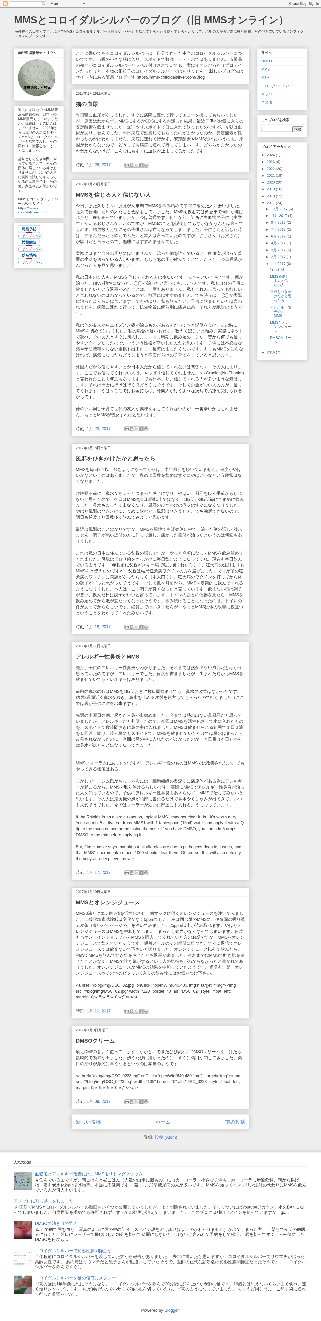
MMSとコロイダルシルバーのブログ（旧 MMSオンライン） (151, 19)
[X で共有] (136, 165)
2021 (271, 175)
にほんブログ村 (30, 236)
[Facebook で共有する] (141, 165)
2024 (271, 155)
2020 (271, 182)
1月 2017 (279, 264)
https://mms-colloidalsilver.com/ (33, 210)
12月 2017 (280, 209)
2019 (271, 189)
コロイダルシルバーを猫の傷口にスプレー (75, 1278)
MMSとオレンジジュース (108, 902)
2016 (271, 352)
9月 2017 (279, 222)
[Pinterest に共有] (145, 165)
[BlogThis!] (131, 165)
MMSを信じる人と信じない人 (113, 195)
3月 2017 (279, 250)
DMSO (266, 61)
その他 (266, 102)
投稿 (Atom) (166, 1137)
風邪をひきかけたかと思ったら (116, 458)
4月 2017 (279, 243)
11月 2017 (279, 216)
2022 (271, 169)
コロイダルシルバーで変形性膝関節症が (73, 1250)
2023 (271, 162)
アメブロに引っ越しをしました (43, 1201)
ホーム (163, 1122)
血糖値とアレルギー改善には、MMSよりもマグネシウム (89, 1174)
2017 (271, 203)
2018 (271, 196)
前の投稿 (235, 1122)
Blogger (172, 1310)
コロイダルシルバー (277, 86)
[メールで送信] (126, 165)
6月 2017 (279, 236)
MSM (265, 78)
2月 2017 (279, 257)
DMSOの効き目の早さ (56, 1223)
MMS (265, 69)
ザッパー (268, 94)
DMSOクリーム (95, 1041)
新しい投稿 (88, 1122)
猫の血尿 (87, 104)
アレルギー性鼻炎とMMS (107, 656)
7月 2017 (279, 229)
